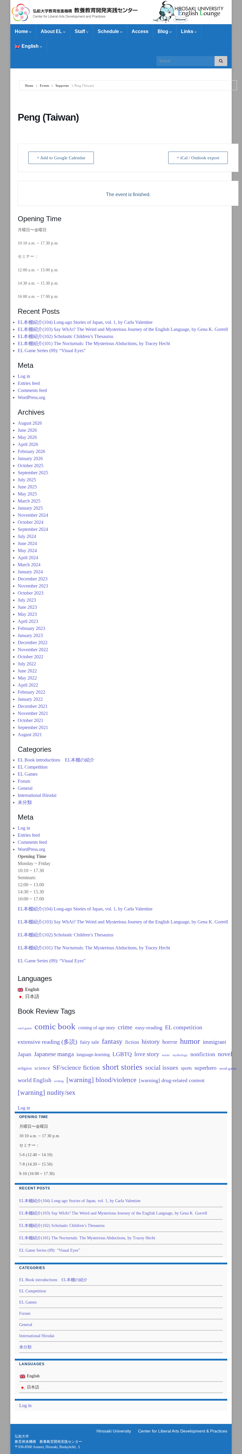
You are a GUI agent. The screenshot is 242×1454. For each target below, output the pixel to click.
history (151, 1041)
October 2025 (30, 465)
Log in (24, 376)
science (42, 1068)
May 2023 (27, 614)
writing (59, 1081)
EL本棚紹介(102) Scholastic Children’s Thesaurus (65, 336)
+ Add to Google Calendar (61, 157)
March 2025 (29, 500)
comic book (55, 1026)
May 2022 (27, 677)
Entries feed (29, 383)
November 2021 (33, 713)
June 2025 (27, 486)
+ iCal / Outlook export (198, 157)
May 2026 (27, 437)
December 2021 (33, 706)
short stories (122, 1067)
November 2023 (33, 585)
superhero (205, 1068)
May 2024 (27, 550)
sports (186, 1068)
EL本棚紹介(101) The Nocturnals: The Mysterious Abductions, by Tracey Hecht (94, 343)
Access (140, 31)
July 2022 (27, 663)
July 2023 (27, 600)
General (25, 788)
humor (190, 1041)
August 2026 (30, 423)
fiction (132, 1042)
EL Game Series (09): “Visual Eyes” (52, 350)
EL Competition (33, 766)
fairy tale (89, 1042)
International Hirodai (37, 795)
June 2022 (27, 670)
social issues (161, 1067)
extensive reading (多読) (47, 1042)
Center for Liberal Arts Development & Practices (182, 1431)
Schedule (109, 31)
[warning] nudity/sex (47, 1092)
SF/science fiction (76, 1067)
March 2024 (29, 564)
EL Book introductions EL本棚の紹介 (56, 759)
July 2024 (27, 536)
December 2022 (33, 642)
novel (225, 1054)
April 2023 (28, 621)
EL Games (27, 774)
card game (25, 1028)
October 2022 (30, 656)
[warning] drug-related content (172, 1080)
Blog (163, 31)
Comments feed (32, 390)
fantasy (112, 1041)
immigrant (214, 1042)
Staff (80, 31)
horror (169, 1042)
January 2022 (30, 699)
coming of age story (96, 1027)
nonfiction (202, 1054)
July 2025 (27, 479)
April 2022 (28, 684)
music (166, 1055)
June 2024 (27, 543)
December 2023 (33, 578)
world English (34, 1080)
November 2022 (33, 649)
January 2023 (30, 635)
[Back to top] (228, 1440)
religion (25, 1068)
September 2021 (33, 727)
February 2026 (31, 451)
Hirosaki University (114, 1431)
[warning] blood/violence (101, 1080)
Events (44, 85)
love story (146, 1054)
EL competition (183, 1027)
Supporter (62, 85)
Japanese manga (54, 1054)
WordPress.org (31, 397)
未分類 (25, 802)
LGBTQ (122, 1054)
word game (228, 1068)
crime (125, 1027)
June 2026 (27, 430)
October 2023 (30, 592)
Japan (24, 1054)
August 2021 (30, 734)
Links (187, 31)
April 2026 (28, 444)
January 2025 (30, 508)
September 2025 (33, 472)
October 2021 (30, 720)
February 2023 (31, 628)
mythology (180, 1055)
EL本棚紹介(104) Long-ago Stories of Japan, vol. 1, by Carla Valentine (85, 322)
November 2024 (33, 515)
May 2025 (27, 493)
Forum (24, 781)
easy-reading (148, 1027)
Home (22, 31)
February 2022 (31, 692)
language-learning (93, 1054)
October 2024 (30, 522)
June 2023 (27, 607)
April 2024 (28, 557)
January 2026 (30, 458)
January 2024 (30, 571)
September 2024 (33, 529)
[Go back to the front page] (121, 12)
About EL (52, 31)
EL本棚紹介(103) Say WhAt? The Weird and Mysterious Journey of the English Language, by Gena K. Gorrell (123, 329)
